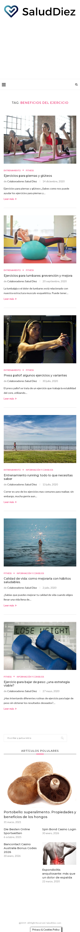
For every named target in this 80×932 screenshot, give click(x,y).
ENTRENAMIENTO (12, 170)
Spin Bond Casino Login (59, 829)
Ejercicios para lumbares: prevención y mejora (38, 275)
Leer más (9, 198)
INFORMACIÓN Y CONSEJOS (39, 470)
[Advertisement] (40, 47)
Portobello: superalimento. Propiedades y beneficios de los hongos (40, 814)
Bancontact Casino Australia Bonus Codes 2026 (20, 848)
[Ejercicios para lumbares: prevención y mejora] (40, 239)
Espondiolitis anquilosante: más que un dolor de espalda (58, 873)
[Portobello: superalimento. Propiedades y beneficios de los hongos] (40, 784)
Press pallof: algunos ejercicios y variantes (35, 375)
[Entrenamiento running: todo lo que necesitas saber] (40, 439)
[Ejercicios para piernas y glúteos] (40, 140)
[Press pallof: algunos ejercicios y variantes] (40, 339)
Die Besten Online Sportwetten (17, 831)
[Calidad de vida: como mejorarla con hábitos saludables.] (40, 542)
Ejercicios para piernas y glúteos (28, 175)
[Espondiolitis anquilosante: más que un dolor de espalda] (59, 853)
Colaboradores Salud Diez (22, 181)
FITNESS (30, 170)
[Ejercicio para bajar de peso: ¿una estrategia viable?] (40, 646)
